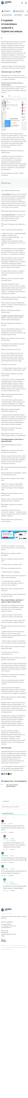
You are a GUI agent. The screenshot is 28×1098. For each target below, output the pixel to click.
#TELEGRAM (7, 15)
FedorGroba (14, 884)
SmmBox (9, 611)
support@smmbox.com (6, 927)
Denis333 (13, 840)
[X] (9, 774)
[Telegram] (6, 774)
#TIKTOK (19, 15)
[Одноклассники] (4, 774)
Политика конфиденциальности (8, 934)
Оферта (3, 935)
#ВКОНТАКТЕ (20, 11)
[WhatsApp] (11, 774)
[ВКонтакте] (2, 774)
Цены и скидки (4, 930)
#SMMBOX (7, 11)
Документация (4, 932)
